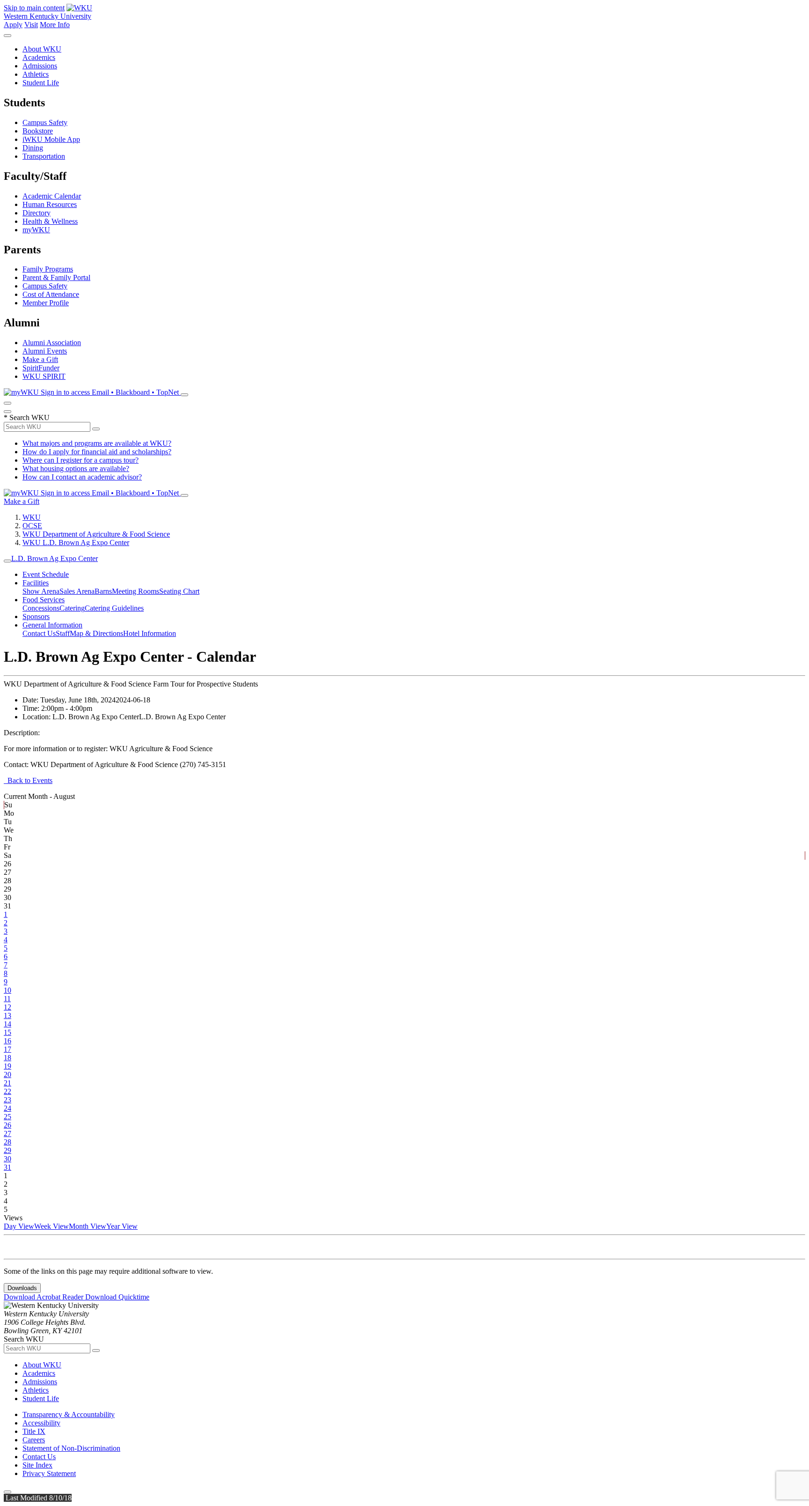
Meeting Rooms (135, 591)
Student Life (40, 83)
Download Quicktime (117, 1297)
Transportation (43, 156)
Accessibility (41, 1423)
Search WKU (27, 417)
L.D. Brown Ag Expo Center (54, 558)
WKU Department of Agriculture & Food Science (96, 534)
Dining (32, 148)
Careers (33, 1440)
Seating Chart (179, 591)
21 (7, 1083)
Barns (103, 591)
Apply (13, 25)
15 (7, 1032)
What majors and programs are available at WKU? (96, 443)
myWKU (36, 230)
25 (7, 1117)
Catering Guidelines (114, 608)
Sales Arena (77, 591)
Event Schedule (45, 574)
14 (7, 1024)
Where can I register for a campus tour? (80, 460)
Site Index (37, 1465)
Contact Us (39, 633)
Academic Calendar (51, 196)
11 (7, 999)
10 (7, 990)
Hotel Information (149, 633)
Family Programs (47, 269)
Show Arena (40, 591)
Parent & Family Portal (56, 277)
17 (7, 1049)
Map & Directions (96, 633)
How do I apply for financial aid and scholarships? (96, 452)
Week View (51, 1226)
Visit (31, 25)
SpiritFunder (40, 368)
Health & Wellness (50, 221)
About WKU (41, 49)
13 (7, 1015)
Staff (63, 633)
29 (7, 1150)
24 (7, 1108)
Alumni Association (51, 343)
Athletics (35, 74)
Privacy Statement (49, 1473)
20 (7, 1074)
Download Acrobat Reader (44, 1297)
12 (7, 1007)
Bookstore (37, 131)
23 (7, 1100)
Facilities (35, 583)
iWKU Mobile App (51, 139)
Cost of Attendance (50, 294)
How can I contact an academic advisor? (82, 477)
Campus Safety (44, 122)
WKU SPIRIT (44, 376)
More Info (55, 25)
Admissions (39, 66)
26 (7, 1125)
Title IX (33, 1431)
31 (7, 1167)
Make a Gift (40, 359)
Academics (38, 57)
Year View (122, 1226)
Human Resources (49, 204)
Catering (72, 608)
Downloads (22, 1288)
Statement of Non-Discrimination (71, 1448)
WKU (31, 517)
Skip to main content (34, 8)
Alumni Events (44, 351)
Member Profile (45, 303)
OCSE (32, 526)
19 (7, 1066)
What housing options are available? (75, 468)
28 (7, 1142)
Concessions (40, 608)
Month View (87, 1226)
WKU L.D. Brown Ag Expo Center (75, 542)
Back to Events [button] (28, 780)
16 (7, 1041)
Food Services (43, 600)
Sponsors (36, 616)
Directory (36, 213)
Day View (19, 1226)
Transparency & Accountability (68, 1414)
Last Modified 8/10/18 (38, 1498)
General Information (52, 625)
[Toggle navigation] (7, 561)
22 (7, 1091)
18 (7, 1058)
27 (7, 1133)
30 (7, 1159)
